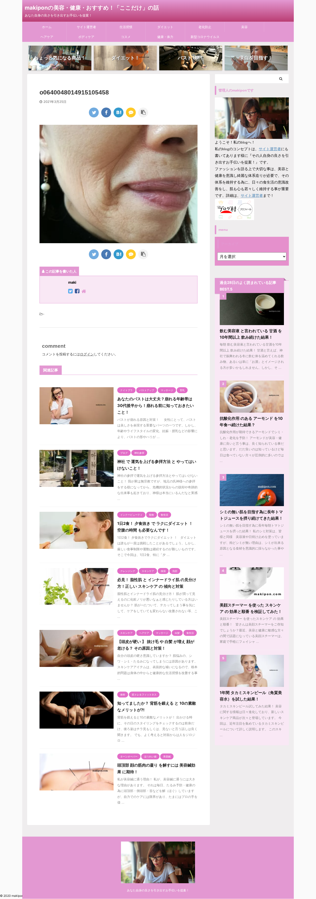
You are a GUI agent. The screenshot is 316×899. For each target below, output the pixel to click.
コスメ (126, 37)
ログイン (87, 354)
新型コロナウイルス (205, 37)
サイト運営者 (86, 27)
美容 (244, 27)
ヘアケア (46, 37)
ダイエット (165, 27)
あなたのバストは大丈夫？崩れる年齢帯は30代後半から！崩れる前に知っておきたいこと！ (155, 405)
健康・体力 (165, 37)
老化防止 (204, 27)
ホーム (47, 27)
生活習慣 (125, 27)
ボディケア (86, 37)
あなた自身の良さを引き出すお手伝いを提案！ (158, 890)
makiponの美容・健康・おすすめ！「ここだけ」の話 (92, 7)
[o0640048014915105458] (118, 112)
